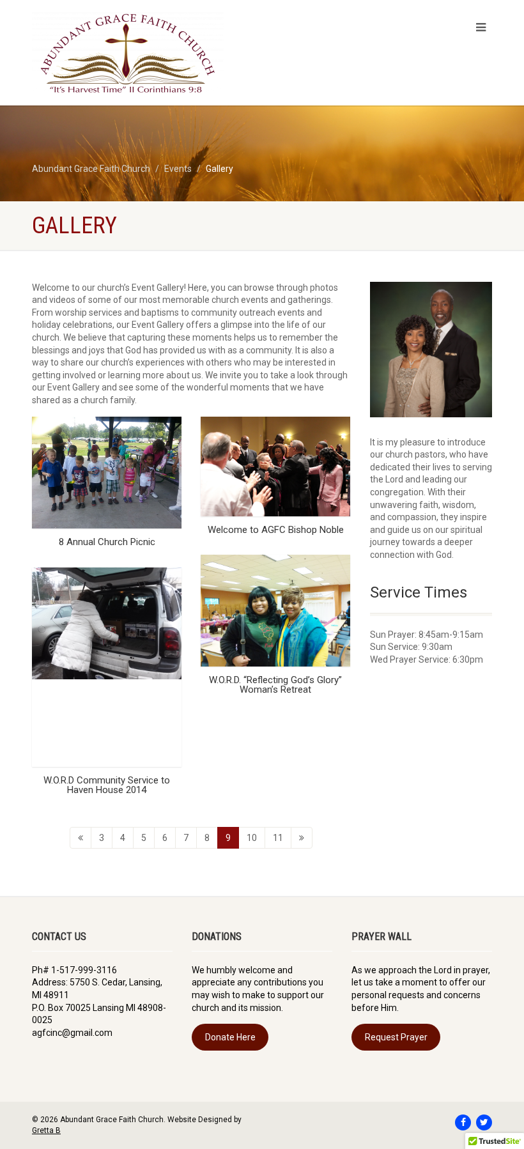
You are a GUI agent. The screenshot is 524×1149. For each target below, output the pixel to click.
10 (252, 838)
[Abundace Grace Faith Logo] (142, 53)
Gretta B (46, 1130)
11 (278, 838)
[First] (80, 838)
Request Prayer (396, 1037)
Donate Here (230, 1037)
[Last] (301, 838)
